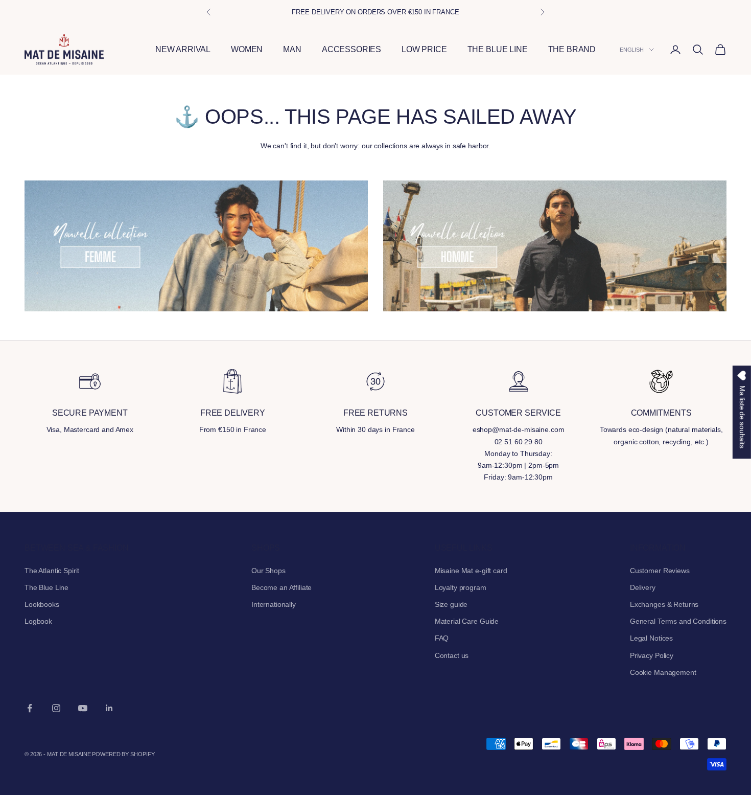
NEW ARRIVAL (182, 49)
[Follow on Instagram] (56, 708)
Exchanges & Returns (664, 604)
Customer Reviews (660, 570)
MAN (292, 49)
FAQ (442, 638)
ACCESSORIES (351, 49)
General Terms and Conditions (678, 621)
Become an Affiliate (281, 587)
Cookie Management (663, 672)
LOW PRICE (424, 49)
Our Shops (268, 570)
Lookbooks (42, 604)
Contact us (452, 655)
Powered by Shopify (123, 754)
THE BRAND (572, 49)
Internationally (273, 604)
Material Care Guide (467, 621)
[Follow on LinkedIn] (109, 708)
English (632, 50)
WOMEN (247, 49)
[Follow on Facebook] (30, 708)
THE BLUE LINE (497, 49)
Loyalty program (460, 587)
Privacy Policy (651, 655)
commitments (661, 412)
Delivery (642, 587)
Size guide (451, 604)
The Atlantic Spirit (52, 570)
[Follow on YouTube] (83, 708)
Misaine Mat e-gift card (471, 570)
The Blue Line (46, 587)
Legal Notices (651, 638)
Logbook (38, 621)
